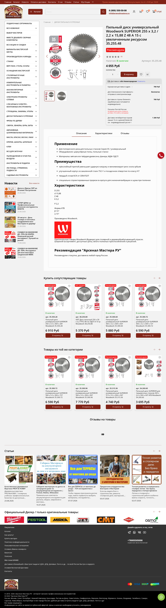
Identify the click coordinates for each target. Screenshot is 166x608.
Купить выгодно (11, 538)
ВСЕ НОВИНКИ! (13, 28)
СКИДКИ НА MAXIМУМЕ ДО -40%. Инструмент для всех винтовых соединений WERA (28, 251)
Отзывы (68, 2)
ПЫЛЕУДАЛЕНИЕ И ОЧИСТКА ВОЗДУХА (19, 157)
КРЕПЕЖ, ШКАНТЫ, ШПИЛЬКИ (19, 142)
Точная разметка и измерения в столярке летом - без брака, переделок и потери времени (145, 488)
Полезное (8, 556)
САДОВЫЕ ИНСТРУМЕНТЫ (17, 175)
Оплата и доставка (38, 2)
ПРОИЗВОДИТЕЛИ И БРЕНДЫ (19, 56)
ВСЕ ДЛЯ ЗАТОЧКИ (14, 151)
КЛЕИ (9, 146)
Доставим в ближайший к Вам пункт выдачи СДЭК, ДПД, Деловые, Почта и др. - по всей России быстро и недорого (49, 564)
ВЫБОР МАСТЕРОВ (14, 33)
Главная (8, 2)
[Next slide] (99, 56)
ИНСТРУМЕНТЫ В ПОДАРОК (18, 163)
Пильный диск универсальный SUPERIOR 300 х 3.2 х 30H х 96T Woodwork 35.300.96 (86, 394)
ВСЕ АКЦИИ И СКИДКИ (16, 45)
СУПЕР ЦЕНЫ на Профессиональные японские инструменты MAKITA (28, 206)
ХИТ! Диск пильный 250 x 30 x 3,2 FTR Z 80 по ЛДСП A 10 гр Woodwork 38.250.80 (88, 321)
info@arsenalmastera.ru (119, 13)
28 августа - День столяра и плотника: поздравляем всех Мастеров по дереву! (26, 220)
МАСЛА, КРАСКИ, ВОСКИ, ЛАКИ (20, 137)
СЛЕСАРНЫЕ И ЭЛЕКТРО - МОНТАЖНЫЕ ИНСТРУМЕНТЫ (19, 105)
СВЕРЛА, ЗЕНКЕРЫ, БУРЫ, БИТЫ (20, 125)
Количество (110, 70)
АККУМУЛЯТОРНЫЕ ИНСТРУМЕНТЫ (15, 91)
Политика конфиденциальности (17, 542)
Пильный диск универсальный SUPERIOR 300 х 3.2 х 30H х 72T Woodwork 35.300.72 (147, 322)
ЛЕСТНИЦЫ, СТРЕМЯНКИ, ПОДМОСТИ (17, 169)
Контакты (52, 2)
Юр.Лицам (85, 2)
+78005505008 (135, 540)
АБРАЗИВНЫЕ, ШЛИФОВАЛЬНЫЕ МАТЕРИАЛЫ (20, 131)
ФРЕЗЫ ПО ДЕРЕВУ (14, 121)
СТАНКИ (10, 61)
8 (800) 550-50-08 (118, 10)
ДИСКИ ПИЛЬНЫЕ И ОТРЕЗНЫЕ (67, 22)
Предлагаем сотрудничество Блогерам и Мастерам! (112, 487)
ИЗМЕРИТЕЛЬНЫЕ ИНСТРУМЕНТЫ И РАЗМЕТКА (18, 83)
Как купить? (9, 535)
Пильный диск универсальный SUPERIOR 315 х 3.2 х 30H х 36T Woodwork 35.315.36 (117, 394)
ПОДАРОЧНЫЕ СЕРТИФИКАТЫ (19, 23)
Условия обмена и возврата (15, 549)
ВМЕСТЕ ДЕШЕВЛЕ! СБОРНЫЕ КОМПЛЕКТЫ (19, 38)
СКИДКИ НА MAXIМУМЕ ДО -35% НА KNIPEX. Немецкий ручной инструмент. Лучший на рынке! (28, 236)
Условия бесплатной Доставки (16, 568)
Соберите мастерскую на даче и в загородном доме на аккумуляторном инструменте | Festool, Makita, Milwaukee (50, 489)
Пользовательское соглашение (17, 546)
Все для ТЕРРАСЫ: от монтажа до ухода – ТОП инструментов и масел (82, 488)
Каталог (16, 2)
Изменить (141, 81)
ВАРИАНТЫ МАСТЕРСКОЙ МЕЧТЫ (17, 50)
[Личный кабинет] (134, 11)
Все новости (34, 183)
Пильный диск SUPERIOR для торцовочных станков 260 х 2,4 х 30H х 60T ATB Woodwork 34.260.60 (148, 394)
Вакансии (8, 553)
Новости (25, 2)
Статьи (76, 2)
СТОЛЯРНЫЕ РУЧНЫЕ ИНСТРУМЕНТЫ (15, 76)
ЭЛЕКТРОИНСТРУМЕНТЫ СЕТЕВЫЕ (17, 98)
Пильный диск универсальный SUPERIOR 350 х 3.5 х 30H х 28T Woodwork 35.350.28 (56, 322)
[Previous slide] (47, 56)
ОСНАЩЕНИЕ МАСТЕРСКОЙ (18, 71)
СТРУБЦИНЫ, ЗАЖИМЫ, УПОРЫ (20, 111)
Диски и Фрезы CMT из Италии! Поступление (27, 189)
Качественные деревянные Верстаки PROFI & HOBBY (16, 487)
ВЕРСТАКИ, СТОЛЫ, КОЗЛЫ (18, 66)
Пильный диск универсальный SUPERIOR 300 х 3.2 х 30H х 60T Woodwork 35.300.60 (117, 322)
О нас (60, 2)
